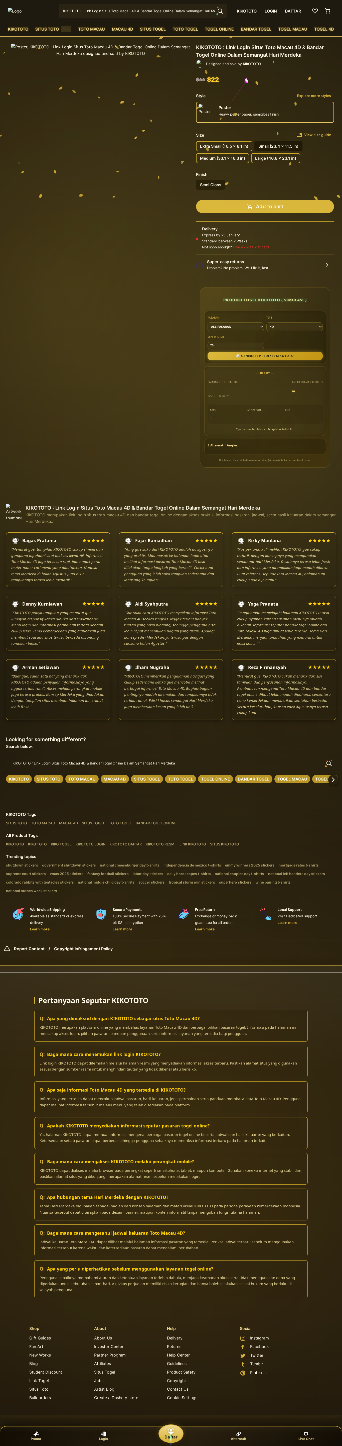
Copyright (176, 1380)
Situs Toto (39, 1389)
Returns (174, 1346)
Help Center (178, 1355)
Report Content (29, 948)
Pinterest (258, 1372)
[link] (19, 779)
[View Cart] (328, 11)
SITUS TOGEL (153, 29)
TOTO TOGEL (185, 29)
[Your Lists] (315, 11)
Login (103, 1439)
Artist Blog (104, 1389)
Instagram (259, 1337)
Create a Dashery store (116, 1397)
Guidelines (177, 1363)
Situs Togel (104, 1372)
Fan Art (36, 1346)
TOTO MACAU (91, 29)
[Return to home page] (30, 11)
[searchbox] (171, 763)
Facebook (259, 1346)
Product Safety (181, 1372)
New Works (40, 1355)
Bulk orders (40, 1397)
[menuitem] (18, 29)
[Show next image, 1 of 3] (182, 163)
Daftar (170, 1436)
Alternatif (238, 1439)
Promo (36, 1439)
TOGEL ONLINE (219, 29)
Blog (33, 1363)
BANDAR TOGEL (256, 29)
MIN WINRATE (217, 337)
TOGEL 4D (324, 29)
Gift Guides (40, 1337)
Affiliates (102, 1363)
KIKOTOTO (18, 29)
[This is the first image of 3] (19, 163)
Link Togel (39, 1380)
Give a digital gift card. (251, 247)
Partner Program (110, 1355)
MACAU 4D (122, 29)
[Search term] (220, 11)
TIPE (269, 317)
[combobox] (143, 11)
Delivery (175, 1337)
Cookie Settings (182, 1397)
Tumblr (256, 1363)
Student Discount (45, 1372)
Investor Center (108, 1346)
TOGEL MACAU (292, 29)
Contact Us (178, 1389)
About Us (103, 1337)
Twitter (256, 1355)
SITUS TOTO (52, 29)
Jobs (98, 1380)
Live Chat (306, 1439)
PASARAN (214, 317)
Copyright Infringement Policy (83, 948)
